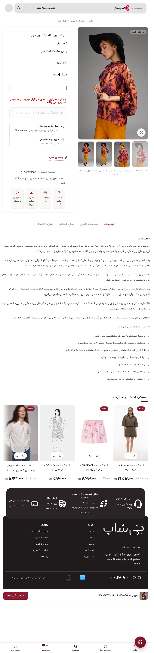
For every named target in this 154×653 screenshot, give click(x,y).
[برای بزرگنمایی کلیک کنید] (141, 132)
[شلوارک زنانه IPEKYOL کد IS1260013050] (94, 433)
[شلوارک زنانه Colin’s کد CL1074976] (57, 433)
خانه (91, 21)
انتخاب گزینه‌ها (16, 595)
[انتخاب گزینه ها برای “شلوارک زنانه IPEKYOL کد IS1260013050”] (97, 455)
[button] (144, 83)
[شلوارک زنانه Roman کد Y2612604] (130, 433)
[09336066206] (138, 503)
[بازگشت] (9, 8)
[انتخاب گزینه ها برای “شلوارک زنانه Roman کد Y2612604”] (134, 455)
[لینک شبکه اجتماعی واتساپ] (134, 578)
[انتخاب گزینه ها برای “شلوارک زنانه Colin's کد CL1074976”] (60, 455)
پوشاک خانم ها (77, 21)
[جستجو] (18, 8)
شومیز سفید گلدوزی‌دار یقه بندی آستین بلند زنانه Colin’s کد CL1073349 (20, 470)
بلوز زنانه (62, 21)
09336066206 (124, 499)
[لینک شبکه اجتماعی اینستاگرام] (139, 578)
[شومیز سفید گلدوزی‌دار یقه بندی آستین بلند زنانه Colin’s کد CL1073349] (20, 433)
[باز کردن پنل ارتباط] (140, 642)
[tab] (109, 224)
